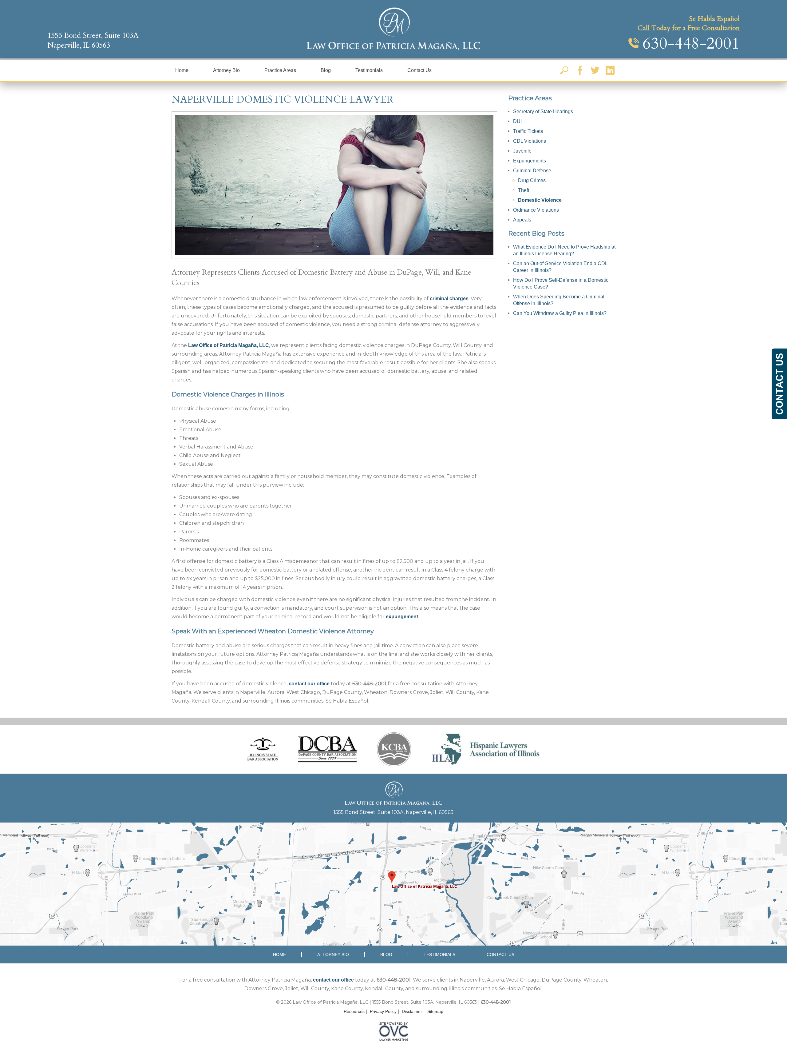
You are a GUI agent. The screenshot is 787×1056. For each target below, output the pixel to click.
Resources (354, 1011)
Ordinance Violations (536, 210)
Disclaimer (412, 1011)
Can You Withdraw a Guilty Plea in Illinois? (560, 313)
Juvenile (522, 150)
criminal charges (449, 298)
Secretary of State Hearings (543, 111)
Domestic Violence (540, 200)
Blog (326, 70)
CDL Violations (529, 141)
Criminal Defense (532, 170)
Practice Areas (280, 70)
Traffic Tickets (528, 131)
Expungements (529, 160)
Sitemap (435, 1011)
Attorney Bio (226, 70)
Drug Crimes (532, 180)
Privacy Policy (383, 1011)
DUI (517, 121)
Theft (523, 190)
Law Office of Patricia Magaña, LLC (228, 345)
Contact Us (419, 70)
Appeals (522, 219)
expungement (402, 616)
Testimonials (369, 70)
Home (181, 70)
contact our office (309, 683)
